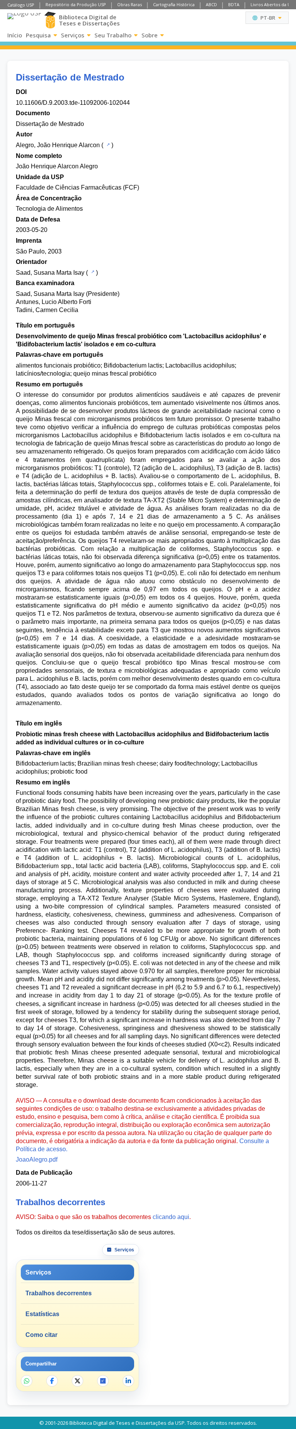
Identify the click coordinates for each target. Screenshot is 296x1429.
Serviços (72, 35)
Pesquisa (38, 35)
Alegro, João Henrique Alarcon (58, 145)
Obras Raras (129, 4)
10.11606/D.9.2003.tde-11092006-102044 (73, 102)
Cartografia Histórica (174, 4)
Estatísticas (42, 1314)
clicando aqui (171, 1217)
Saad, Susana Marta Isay (50, 272)
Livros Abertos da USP (273, 4)
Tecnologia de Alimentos (49, 208)
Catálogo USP (20, 5)
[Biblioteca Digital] (50, 20)
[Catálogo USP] (107, 144)
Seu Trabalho (112, 35)
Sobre (149, 35)
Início (14, 35)
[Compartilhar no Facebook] (52, 1381)
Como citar (41, 1335)
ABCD (211, 4)
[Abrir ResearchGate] (103, 1381)
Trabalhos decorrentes (58, 1293)
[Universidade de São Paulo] (24, 20)
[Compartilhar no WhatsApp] (26, 1381)
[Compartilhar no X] (77, 1381)
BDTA (233, 4)
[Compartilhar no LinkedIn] (128, 1381)
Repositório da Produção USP (75, 4)
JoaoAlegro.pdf (36, 1159)
